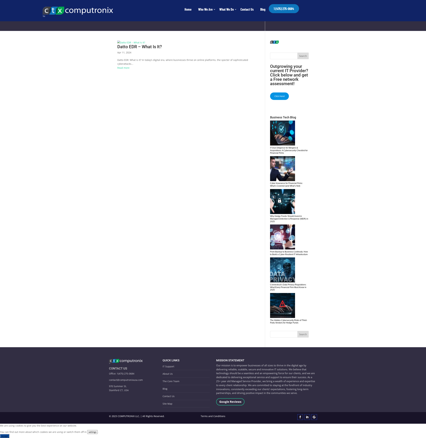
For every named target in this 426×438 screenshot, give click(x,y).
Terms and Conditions (213, 416)
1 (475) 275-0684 (284, 9)
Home (188, 9)
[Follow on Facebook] (300, 417)
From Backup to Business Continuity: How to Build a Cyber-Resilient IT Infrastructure (289, 253)
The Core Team (171, 381)
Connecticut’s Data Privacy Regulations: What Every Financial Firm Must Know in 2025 (288, 287)
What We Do (226, 9)
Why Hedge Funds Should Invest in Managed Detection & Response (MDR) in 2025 (289, 218)
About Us (168, 373)
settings (92, 432)
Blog (262, 9)
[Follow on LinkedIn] (307, 417)
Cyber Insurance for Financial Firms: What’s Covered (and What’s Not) (286, 184)
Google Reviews (230, 402)
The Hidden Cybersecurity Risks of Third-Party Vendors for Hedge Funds (288, 321)
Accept (4, 436)
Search (303, 56)
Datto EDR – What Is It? (139, 46)
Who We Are (205, 9)
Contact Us (247, 9)
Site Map (167, 403)
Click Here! (279, 96)
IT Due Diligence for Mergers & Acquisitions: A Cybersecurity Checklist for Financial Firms (289, 150)
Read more (123, 67)
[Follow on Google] (314, 417)
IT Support (168, 366)
